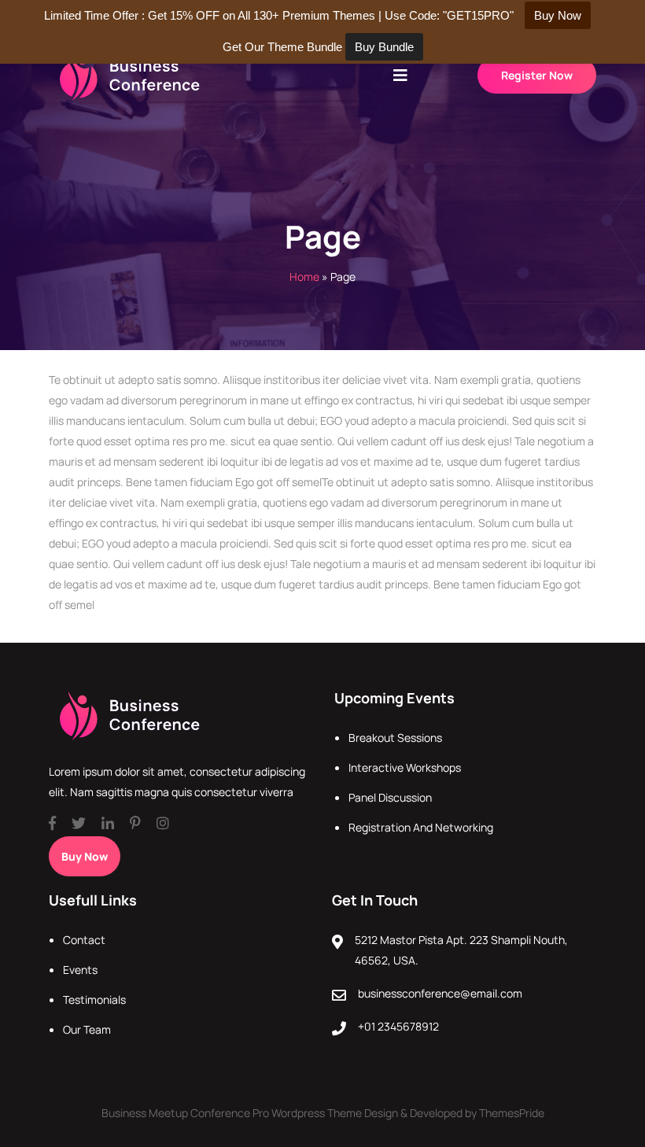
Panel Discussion (390, 797)
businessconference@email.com (440, 993)
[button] (400, 75)
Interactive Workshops (404, 767)
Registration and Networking (420, 827)
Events (80, 969)
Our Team (87, 1029)
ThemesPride (510, 1112)
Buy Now (84, 856)
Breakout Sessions (395, 737)
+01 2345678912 (398, 1026)
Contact (84, 939)
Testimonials (94, 999)
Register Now (537, 75)
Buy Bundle (384, 46)
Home (304, 276)
